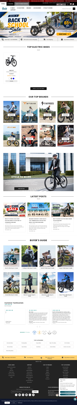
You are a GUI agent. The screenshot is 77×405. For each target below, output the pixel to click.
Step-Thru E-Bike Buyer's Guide (65, 295)
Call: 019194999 (45, 2)
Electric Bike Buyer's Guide (11, 268)
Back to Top (38, 361)
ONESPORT (11, 70)
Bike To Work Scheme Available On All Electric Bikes (19, 1)
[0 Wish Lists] (70, 4)
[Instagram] (19, 395)
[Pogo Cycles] (38, 172)
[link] (9, 39)
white (9, 78)
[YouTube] (33, 395)
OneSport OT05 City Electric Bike (11, 72)
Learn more (55, 400)
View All (38, 49)
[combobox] (67, 9)
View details (7, 229)
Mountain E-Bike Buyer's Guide (47, 295)
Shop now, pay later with (37, 1)
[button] (61, 4)
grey (11, 78)
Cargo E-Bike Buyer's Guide (65, 268)
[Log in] (67, 4)
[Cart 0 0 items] (72, 4)
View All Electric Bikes (38, 88)
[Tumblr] (30, 395)
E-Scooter (10, 4)
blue (13, 78)
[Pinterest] (23, 395)
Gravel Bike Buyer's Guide (11, 295)
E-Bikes (3, 4)
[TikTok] (26, 395)
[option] (11, 112)
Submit (35, 391)
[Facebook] (16, 395)
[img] (39, 304)
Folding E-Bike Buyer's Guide (29, 268)
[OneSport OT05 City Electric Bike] (11, 60)
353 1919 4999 (51, 394)
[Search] (68, 9)
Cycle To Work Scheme (22, 4)
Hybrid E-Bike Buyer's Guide (47, 268)
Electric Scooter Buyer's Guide (29, 295)
